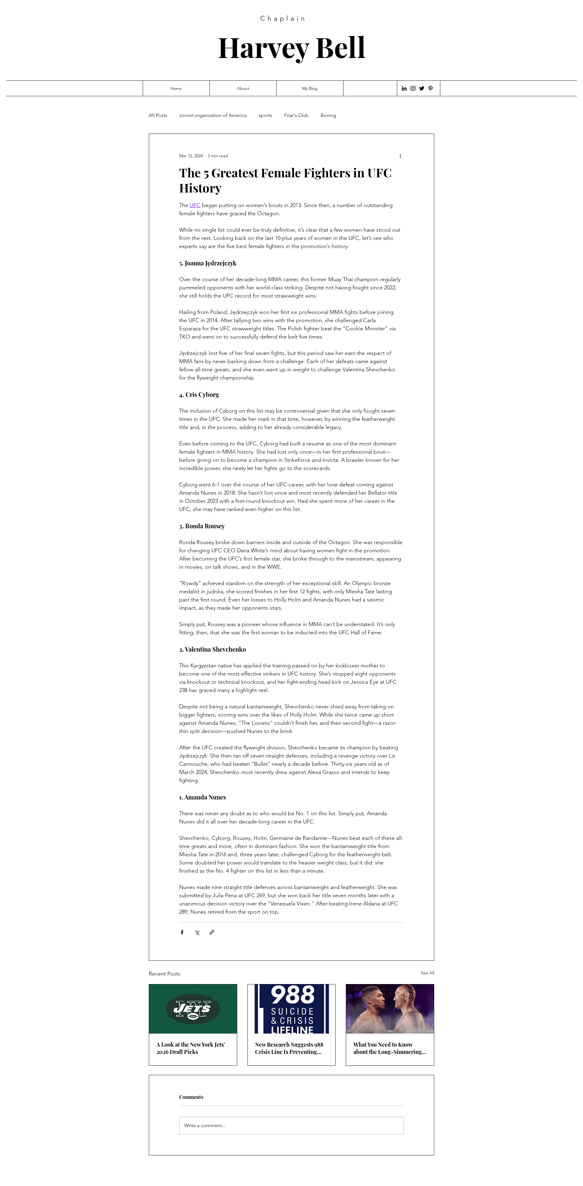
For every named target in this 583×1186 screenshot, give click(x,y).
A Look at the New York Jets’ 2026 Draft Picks (190, 1048)
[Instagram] (413, 88)
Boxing (328, 115)
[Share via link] (212, 932)
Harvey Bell (292, 46)
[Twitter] (421, 88)
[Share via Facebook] (182, 932)
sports (265, 115)
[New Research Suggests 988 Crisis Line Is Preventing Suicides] (292, 1009)
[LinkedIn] (404, 88)
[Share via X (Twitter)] (197, 932)
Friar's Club (296, 115)
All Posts (158, 115)
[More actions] (400, 155)
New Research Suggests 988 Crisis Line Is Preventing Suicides (289, 1048)
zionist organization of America (213, 115)
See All (427, 973)
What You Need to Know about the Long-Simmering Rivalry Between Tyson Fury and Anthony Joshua (388, 1048)
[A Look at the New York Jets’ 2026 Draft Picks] (193, 1009)
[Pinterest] (430, 88)
